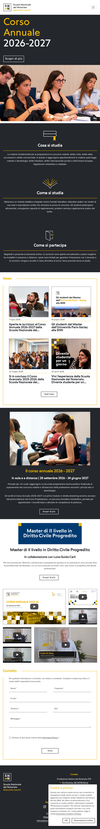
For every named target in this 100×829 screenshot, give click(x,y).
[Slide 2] (51, 116)
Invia (50, 751)
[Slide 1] (48, 116)
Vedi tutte (49, 394)
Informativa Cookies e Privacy (68, 813)
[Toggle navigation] (93, 7)
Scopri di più (13, 58)
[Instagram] (44, 807)
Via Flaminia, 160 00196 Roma (75, 783)
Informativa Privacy (50, 737)
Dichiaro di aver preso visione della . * (36, 737)
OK (66, 821)
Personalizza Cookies (83, 821)
